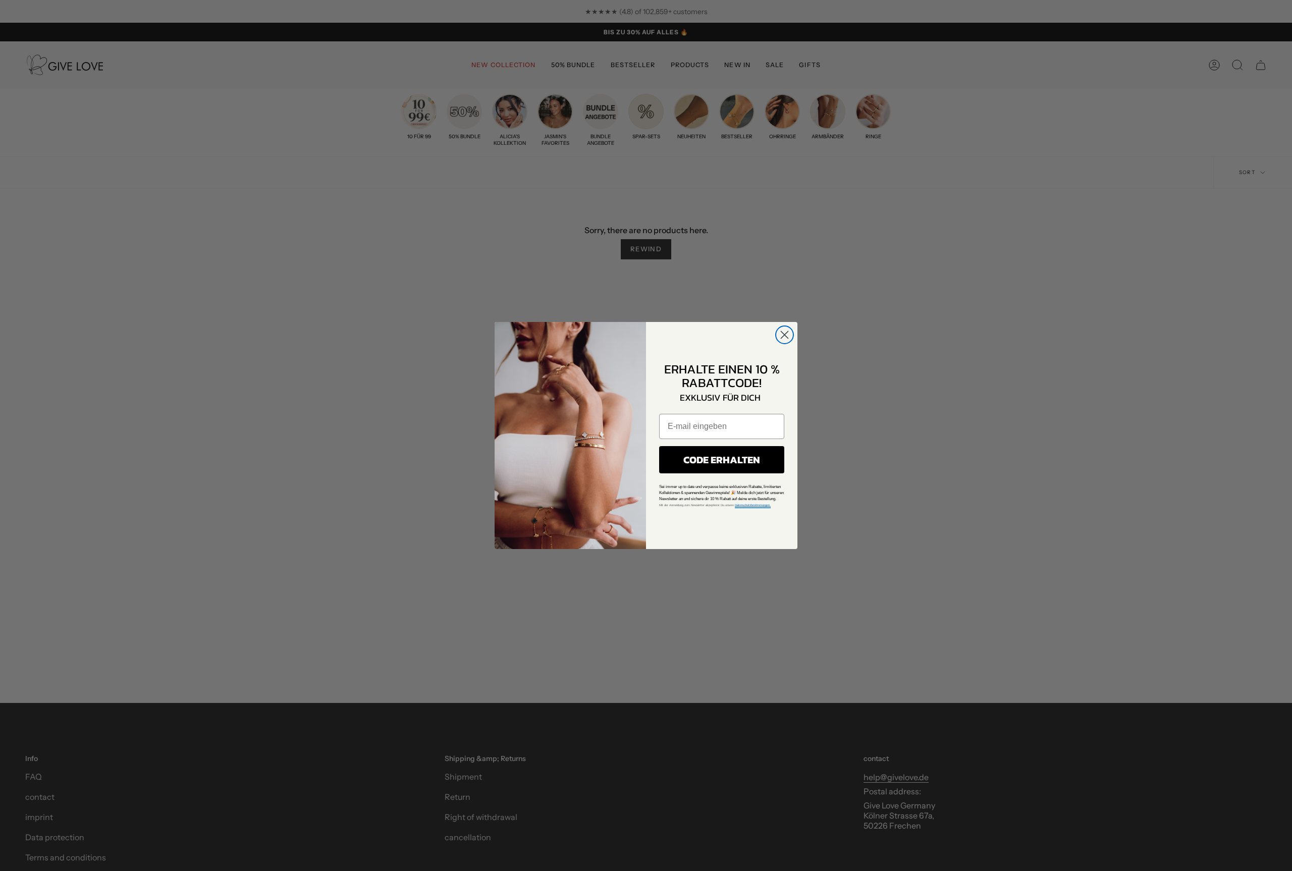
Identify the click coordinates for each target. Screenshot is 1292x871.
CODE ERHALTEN (721, 459)
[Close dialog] (784, 335)
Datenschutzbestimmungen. (753, 505)
